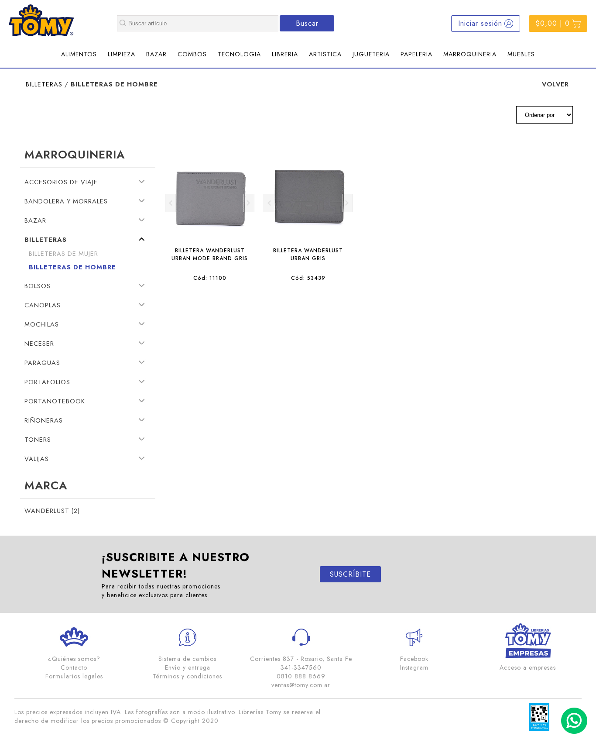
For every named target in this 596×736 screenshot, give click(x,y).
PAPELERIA (416, 54)
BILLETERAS (44, 84)
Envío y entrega (187, 667)
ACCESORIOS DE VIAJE (61, 181)
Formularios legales (74, 676)
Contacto (74, 667)
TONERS (37, 439)
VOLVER (555, 84)
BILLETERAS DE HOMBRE (72, 267)
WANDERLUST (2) (52, 510)
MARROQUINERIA (470, 54)
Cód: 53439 (308, 278)
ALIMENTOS (79, 54)
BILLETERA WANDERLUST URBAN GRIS (308, 254)
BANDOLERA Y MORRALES (66, 201)
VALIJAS (36, 458)
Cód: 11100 (209, 278)
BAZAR (156, 54)
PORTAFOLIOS (47, 381)
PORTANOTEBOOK (54, 401)
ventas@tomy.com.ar (300, 685)
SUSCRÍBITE (350, 574)
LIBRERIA (285, 54)
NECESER (39, 343)
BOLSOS (37, 285)
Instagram (414, 667)
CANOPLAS (42, 305)
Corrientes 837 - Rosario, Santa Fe (301, 658)
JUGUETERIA (371, 54)
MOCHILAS (41, 324)
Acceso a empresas (528, 667)
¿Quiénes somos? (74, 658)
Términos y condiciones (187, 676)
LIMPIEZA (121, 54)
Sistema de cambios (187, 658)
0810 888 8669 (301, 676)
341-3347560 (301, 667)
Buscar (307, 23)
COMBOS (192, 54)
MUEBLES (521, 54)
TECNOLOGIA (239, 54)
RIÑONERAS (43, 420)
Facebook (414, 658)
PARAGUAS (42, 362)
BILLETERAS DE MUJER (63, 253)
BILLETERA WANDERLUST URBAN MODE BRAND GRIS (209, 254)
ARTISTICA (325, 54)
